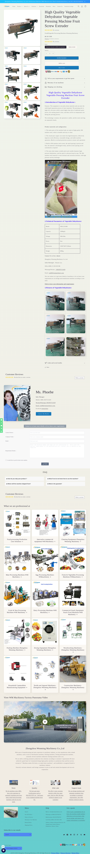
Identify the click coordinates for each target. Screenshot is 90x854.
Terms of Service (29, 817)
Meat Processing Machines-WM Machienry (17, 576)
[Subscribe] (30, 834)
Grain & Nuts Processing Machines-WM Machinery (16, 611)
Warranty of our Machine (31, 819)
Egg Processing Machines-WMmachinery (45, 576)
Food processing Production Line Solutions (17, 540)
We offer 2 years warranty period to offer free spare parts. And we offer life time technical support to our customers (55, 795)
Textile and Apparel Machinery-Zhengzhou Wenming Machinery (45, 686)
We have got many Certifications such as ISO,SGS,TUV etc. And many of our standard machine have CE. (34, 795)
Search (26, 811)
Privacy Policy (55, 853)
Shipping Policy (28, 825)
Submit (45, 463)
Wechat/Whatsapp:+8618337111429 (46, 402)
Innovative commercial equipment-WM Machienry (44, 540)
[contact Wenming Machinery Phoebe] (55, 269)
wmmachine (44, 408)
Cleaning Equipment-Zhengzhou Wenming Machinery (72, 540)
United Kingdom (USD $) (11, 848)
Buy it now (62, 67)
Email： (7, 441)
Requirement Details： (11, 450)
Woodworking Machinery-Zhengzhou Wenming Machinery (72, 649)
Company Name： (10, 436)
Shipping (47, 38)
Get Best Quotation (61, 58)
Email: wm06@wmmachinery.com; (45, 405)
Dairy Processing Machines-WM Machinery (45, 611)
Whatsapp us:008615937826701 (53, 814)
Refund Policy (28, 822)
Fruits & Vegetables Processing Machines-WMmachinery (73, 576)
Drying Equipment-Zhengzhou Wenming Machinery (45, 649)
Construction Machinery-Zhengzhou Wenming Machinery (72, 686)
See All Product (28, 814)
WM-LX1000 (72, 47)
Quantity (47, 50)
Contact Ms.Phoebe (43, 414)
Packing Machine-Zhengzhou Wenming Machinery (17, 649)
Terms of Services (66, 853)
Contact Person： (9, 432)
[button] (19, 6)
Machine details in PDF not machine (55, 47)
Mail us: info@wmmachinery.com (54, 811)
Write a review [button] (79, 377)
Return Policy (75, 853)
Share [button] (48, 367)
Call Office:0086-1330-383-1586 (54, 819)
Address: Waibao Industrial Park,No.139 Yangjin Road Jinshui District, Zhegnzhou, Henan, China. (55, 824)
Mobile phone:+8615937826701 (53, 817)
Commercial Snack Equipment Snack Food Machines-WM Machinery (73, 612)
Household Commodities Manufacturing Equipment (16, 686)
